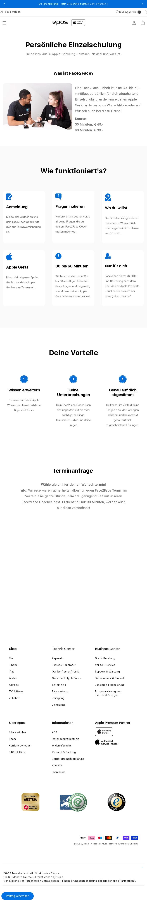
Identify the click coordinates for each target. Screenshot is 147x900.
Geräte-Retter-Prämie (66, 671)
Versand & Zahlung (64, 752)
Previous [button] (4, 4)
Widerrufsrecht (61, 745)
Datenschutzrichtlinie (65, 739)
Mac (11, 658)
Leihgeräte (59, 704)
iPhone (13, 665)
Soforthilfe (59, 684)
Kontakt (57, 765)
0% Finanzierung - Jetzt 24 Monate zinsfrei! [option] (73, 4)
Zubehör (14, 698)
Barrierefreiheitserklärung (68, 758)
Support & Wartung (107, 671)
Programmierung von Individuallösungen (108, 693)
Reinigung (58, 698)
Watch (13, 678)
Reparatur (58, 658)
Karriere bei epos (19, 745)
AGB (54, 732)
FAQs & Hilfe (17, 752)
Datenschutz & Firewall (110, 678)
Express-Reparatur (63, 665)
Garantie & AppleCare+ (66, 678)
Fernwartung (60, 691)
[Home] (60, 22)
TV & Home (16, 691)
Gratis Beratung (105, 658)
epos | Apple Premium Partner (100, 844)
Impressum (58, 772)
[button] (4, 23)
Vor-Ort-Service (105, 665)
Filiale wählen (17, 732)
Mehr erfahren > (99, 4)
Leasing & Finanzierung (110, 684)
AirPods (14, 684)
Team (12, 739)
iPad (11, 671)
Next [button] (142, 4)
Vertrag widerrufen (17, 895)
